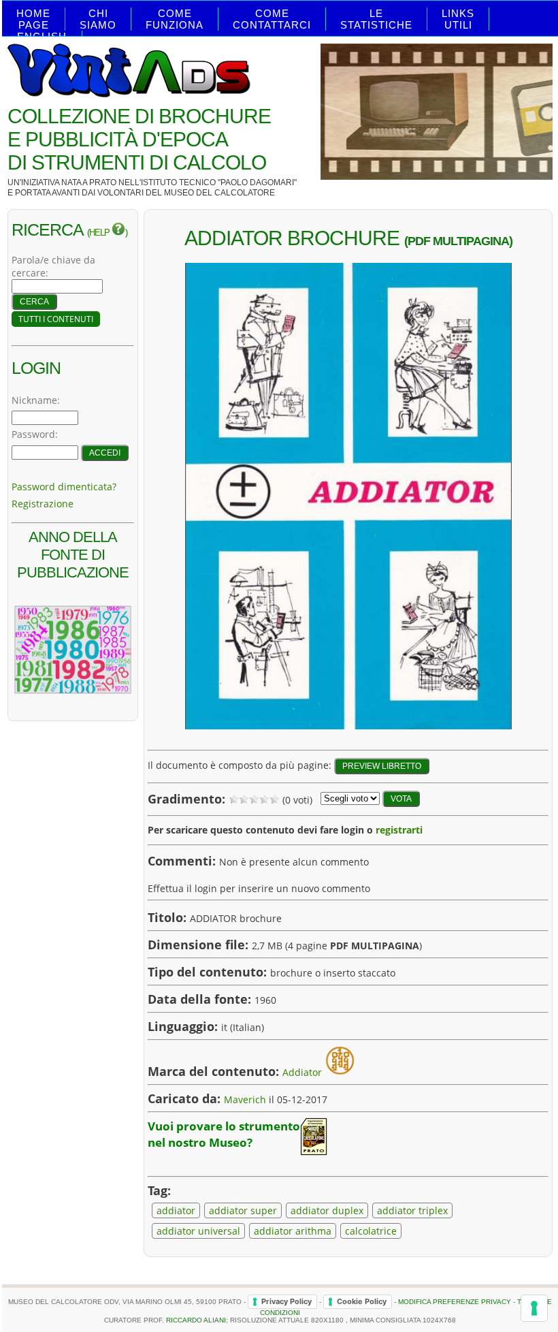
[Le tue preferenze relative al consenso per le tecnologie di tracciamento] (534, 1308)
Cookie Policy (362, 1301)
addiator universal (198, 1230)
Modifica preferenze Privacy (454, 1301)
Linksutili (458, 19)
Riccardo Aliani (196, 1320)
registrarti (399, 829)
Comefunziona (174, 19)
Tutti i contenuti (55, 319)
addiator (176, 1210)
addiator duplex (327, 1210)
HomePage (33, 19)
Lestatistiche (376, 19)
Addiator (302, 1072)
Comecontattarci (272, 19)
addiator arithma (292, 1230)
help (100, 233)
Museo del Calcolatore (219, 192)
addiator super (243, 1210)
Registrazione (42, 503)
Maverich (245, 1099)
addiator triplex (412, 1210)
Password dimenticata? (64, 486)
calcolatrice (371, 1230)
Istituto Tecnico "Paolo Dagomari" (219, 182)
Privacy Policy (286, 1301)
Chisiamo (98, 19)
